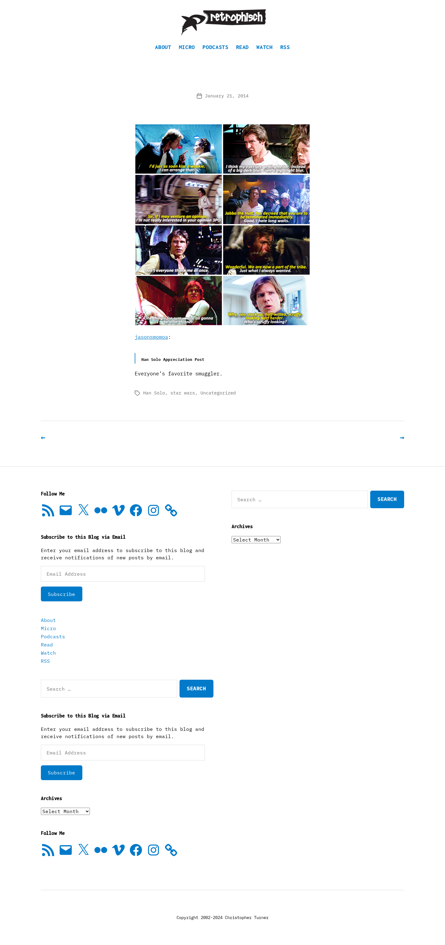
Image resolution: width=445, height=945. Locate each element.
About (163, 47)
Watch (264, 47)
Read (242, 47)
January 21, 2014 (227, 96)
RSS (285, 47)
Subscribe (61, 594)
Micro (187, 47)
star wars (182, 393)
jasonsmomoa (151, 337)
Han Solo (154, 393)
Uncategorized (218, 393)
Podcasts (215, 47)
